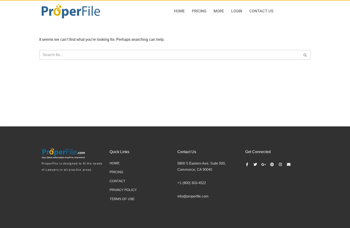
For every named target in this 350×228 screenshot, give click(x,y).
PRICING (199, 11)
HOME (179, 11)
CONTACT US (261, 11)
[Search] (305, 55)
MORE (219, 11)
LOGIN (236, 11)
